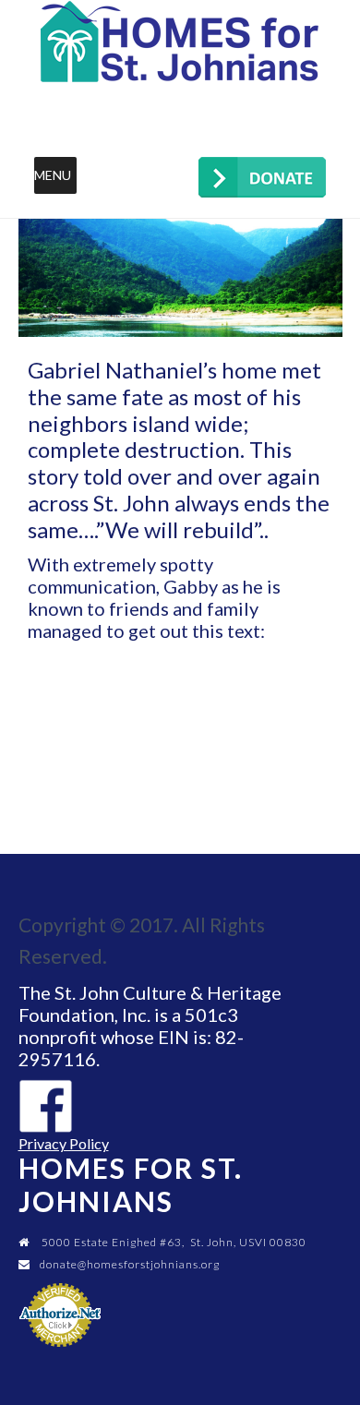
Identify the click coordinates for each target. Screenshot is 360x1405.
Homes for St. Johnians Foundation (180, 41)
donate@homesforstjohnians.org (130, 1264)
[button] (52, 175)
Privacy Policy (63, 1143)
